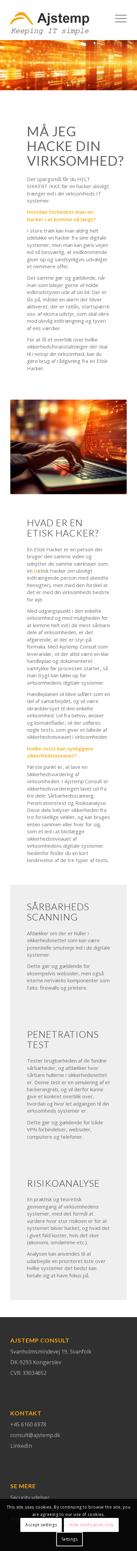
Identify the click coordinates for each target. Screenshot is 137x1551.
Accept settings (41, 1525)
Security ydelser (30, 1497)
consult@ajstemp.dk (35, 1435)
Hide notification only (91, 1525)
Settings (70, 1539)
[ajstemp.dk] (56, 23)
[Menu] (117, 23)
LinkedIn (21, 1445)
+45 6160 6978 (28, 1424)
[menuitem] (117, 23)
